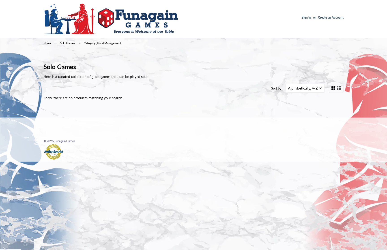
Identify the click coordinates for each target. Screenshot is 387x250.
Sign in (306, 17)
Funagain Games (64, 141)
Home (47, 43)
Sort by (276, 88)
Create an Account (331, 17)
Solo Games (67, 43)
